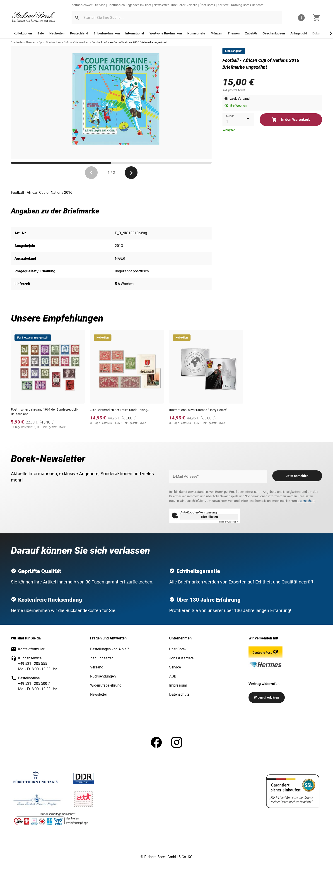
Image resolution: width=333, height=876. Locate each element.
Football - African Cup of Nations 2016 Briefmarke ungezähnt (129, 42)
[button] (77, 17)
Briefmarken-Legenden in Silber (129, 5)
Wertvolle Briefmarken (166, 33)
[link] (33, 18)
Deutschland (79, 33)
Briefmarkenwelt (81, 5)
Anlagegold (298, 33)
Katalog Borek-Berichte (247, 5)
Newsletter (161, 5)
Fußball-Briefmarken (76, 42)
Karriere (223, 5)
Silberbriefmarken (107, 33)
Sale (40, 33)
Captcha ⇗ (228, 521)
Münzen (216, 33)
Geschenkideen (274, 33)
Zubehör (251, 33)
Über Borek (207, 5)
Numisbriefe (196, 33)
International (134, 33)
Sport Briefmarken (50, 42)
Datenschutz (306, 501)
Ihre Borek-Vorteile (184, 5)
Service (100, 5)
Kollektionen (23, 33)
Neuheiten (57, 33)
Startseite (16, 42)
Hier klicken (209, 517)
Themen (234, 33)
